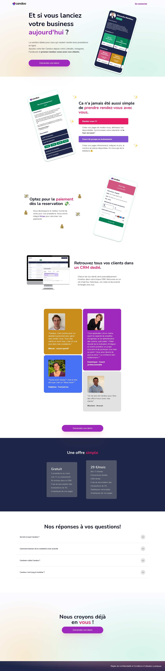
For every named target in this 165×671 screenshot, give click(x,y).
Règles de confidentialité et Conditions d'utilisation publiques (136, 666)
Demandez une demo (49, 63)
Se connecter (141, 4)
